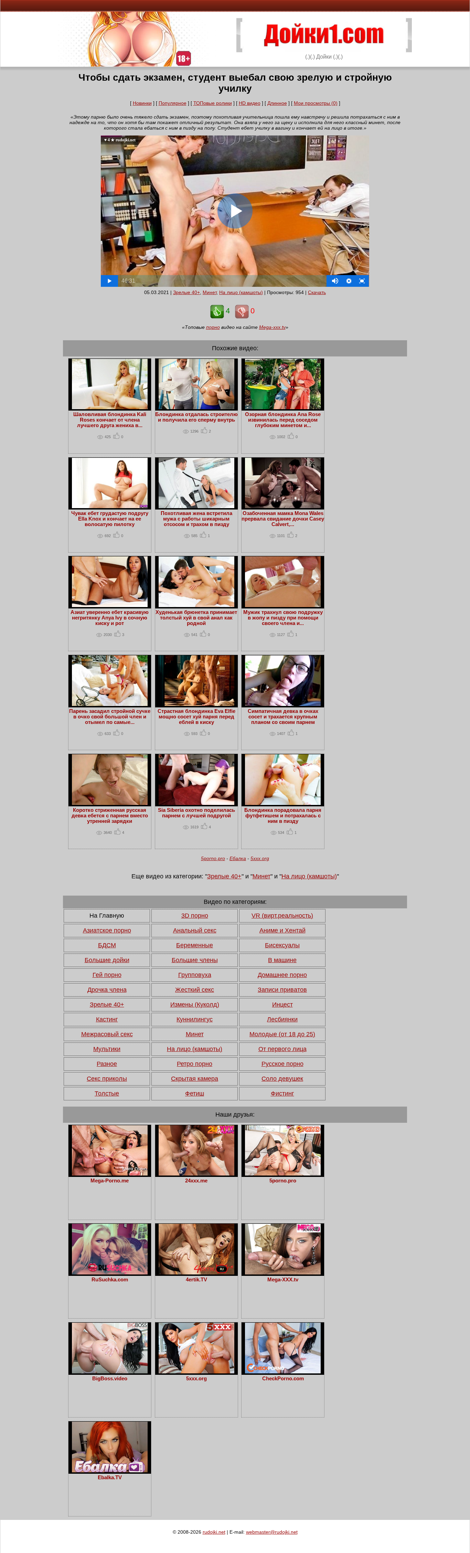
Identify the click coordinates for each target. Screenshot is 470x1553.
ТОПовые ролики (212, 103)
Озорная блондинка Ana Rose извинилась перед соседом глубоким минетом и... (283, 420)
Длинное (277, 103)
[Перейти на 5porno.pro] (283, 1174)
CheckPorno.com (283, 1378)
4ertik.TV (196, 1279)
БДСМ (107, 945)
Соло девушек (282, 1078)
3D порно (194, 915)
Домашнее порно (282, 974)
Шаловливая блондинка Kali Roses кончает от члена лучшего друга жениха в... (109, 420)
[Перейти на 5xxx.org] (196, 1371)
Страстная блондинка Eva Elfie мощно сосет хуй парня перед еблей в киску (196, 716)
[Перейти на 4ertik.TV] (196, 1272)
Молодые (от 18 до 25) (282, 1034)
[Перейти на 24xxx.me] (196, 1174)
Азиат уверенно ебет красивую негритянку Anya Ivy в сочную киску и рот (110, 617)
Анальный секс (194, 930)
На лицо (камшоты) (241, 292)
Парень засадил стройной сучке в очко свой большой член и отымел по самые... (109, 716)
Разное (107, 1063)
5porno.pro (213, 858)
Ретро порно (194, 1063)
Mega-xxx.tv (272, 327)
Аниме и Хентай (282, 930)
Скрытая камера (194, 1078)
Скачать (317, 292)
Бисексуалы (282, 945)
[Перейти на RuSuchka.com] (110, 1272)
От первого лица (282, 1049)
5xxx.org (259, 858)
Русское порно (282, 1063)
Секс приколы (107, 1078)
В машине (282, 960)
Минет (209, 292)
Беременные (194, 945)
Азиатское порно (107, 930)
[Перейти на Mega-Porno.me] (110, 1174)
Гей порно (107, 974)
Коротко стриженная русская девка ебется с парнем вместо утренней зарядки (110, 815)
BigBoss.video (109, 1378)
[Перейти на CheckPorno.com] (283, 1371)
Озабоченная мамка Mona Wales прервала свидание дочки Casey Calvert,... (283, 519)
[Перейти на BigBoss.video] (110, 1371)
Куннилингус (195, 1019)
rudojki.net (214, 1532)
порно (213, 327)
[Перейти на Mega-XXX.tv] (283, 1272)
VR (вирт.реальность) (282, 915)
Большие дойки (107, 960)
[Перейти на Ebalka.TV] (110, 1470)
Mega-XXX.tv (282, 1279)
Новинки (142, 103)
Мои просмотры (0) (316, 103)
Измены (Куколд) (194, 1004)
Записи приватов (282, 989)
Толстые (107, 1093)
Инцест (282, 1004)
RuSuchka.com (110, 1279)
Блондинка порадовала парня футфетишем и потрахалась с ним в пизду (282, 815)
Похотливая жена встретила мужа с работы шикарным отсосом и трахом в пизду (196, 519)
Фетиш (194, 1093)
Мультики (106, 1049)
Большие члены (195, 960)
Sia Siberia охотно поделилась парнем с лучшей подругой (196, 812)
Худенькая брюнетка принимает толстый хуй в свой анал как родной (196, 617)
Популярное (172, 103)
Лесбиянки (282, 1019)
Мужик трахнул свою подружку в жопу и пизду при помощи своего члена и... (283, 617)
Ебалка (237, 858)
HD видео (249, 103)
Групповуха (194, 974)
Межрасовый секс (107, 1034)
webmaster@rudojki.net (272, 1532)
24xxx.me (196, 1180)
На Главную (106, 915)
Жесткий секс (194, 989)
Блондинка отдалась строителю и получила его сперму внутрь (196, 417)
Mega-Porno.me (109, 1180)
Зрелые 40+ (186, 292)
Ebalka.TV (110, 1477)
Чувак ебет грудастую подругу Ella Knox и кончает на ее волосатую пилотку (109, 519)
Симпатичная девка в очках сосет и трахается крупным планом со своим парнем (283, 716)
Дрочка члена (107, 989)
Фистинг (282, 1093)
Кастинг (107, 1019)
